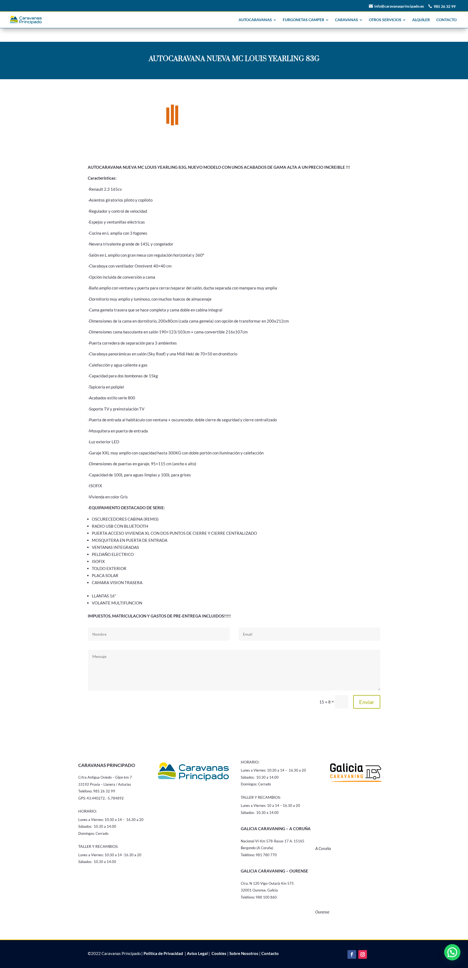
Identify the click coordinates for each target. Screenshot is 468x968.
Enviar (366, 699)
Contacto (270, 950)
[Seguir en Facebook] (351, 952)
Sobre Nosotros (243, 950)
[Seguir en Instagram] (362, 952)
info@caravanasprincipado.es (399, 6)
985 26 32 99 (445, 6)
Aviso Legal (197, 950)
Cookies (218, 950)
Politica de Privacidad (163, 950)
